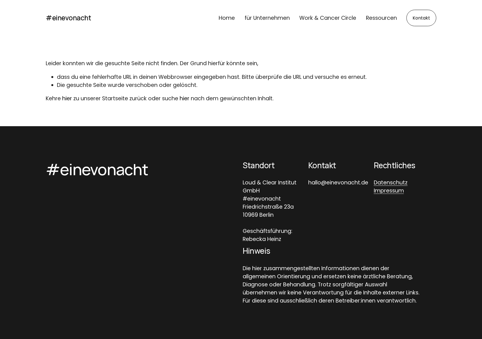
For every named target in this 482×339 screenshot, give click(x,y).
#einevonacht (68, 17)
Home (227, 18)
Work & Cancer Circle (327, 18)
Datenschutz (391, 182)
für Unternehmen (267, 18)
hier (67, 98)
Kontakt (421, 18)
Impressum (389, 190)
